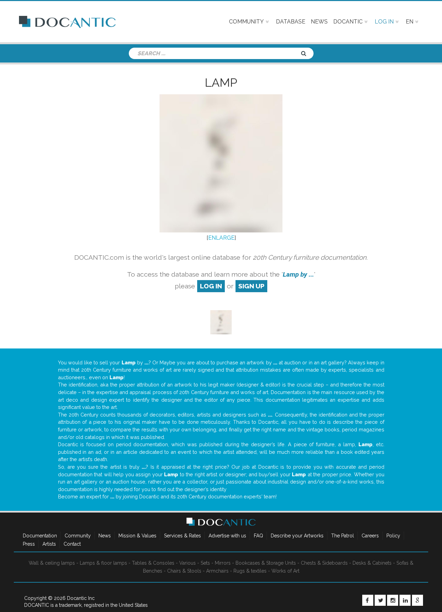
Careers (370, 535)
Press (29, 544)
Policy (393, 535)
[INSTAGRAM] (392, 600)
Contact (72, 544)
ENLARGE (221, 238)
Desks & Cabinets (372, 563)
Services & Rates (182, 535)
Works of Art (285, 571)
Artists (49, 544)
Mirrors (223, 563)
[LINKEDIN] (405, 600)
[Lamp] (221, 321)
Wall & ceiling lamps (52, 563)
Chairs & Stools (184, 571)
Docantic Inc (81, 598)
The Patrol (342, 535)
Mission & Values (137, 535)
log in (211, 286)
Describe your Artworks (297, 535)
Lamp (221, 82)
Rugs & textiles (250, 571)
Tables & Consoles (153, 563)
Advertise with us (227, 535)
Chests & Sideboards (324, 563)
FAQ (258, 535)
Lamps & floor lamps (103, 563)
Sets (205, 563)
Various (187, 563)
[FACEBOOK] (367, 600)
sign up (251, 286)
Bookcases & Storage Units (266, 563)
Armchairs (217, 571)
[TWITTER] (380, 600)
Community (78, 535)
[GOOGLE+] (417, 600)
